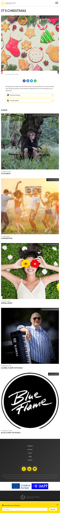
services (30, 449)
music (30, 453)
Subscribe (53, 509)
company (30, 446)
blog (30, 456)
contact (30, 460)
